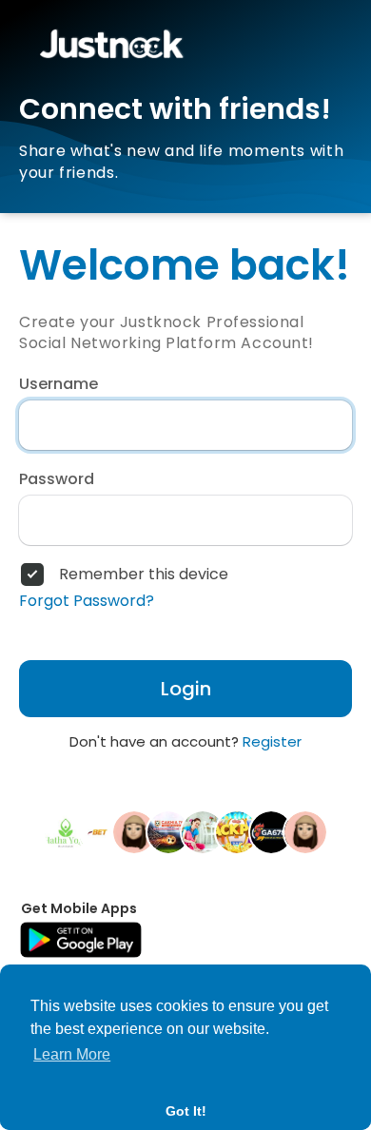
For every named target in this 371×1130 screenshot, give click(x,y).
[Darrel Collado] (305, 831)
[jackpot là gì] (237, 831)
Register (272, 741)
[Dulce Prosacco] (203, 831)
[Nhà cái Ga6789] (271, 831)
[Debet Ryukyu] (100, 831)
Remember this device (143, 574)
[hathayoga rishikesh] (66, 831)
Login (186, 688)
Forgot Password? (86, 601)
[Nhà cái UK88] (134, 831)
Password (56, 479)
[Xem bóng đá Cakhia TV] (168, 831)
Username (58, 384)
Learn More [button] (71, 1054)
